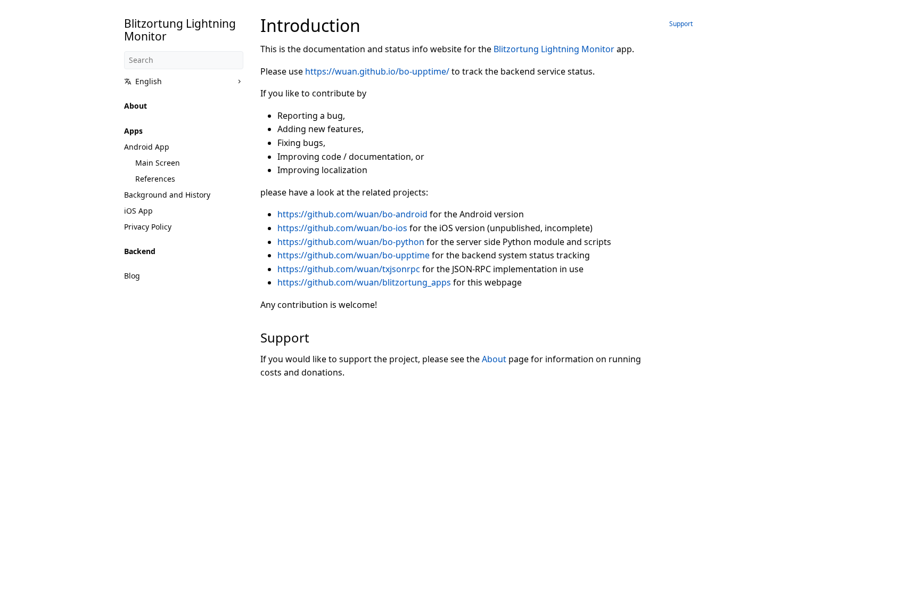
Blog (132, 276)
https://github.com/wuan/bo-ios (342, 228)
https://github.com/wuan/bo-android (352, 214)
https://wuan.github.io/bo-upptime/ (377, 71)
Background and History (167, 195)
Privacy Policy (147, 227)
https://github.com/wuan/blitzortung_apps (364, 282)
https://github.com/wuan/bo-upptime (353, 255)
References (155, 179)
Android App (146, 147)
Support (681, 23)
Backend (139, 251)
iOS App (138, 211)
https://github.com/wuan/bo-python (350, 242)
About (135, 106)
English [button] (148, 81)
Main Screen (157, 163)
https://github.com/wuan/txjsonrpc (348, 269)
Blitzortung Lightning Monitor (554, 49)
